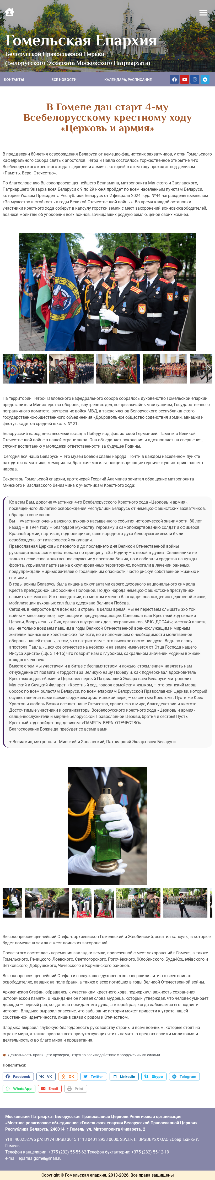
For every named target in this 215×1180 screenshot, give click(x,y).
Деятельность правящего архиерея (38, 1055)
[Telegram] (205, 79)
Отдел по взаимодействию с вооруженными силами (115, 1055)
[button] (203, 12)
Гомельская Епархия (81, 40)
